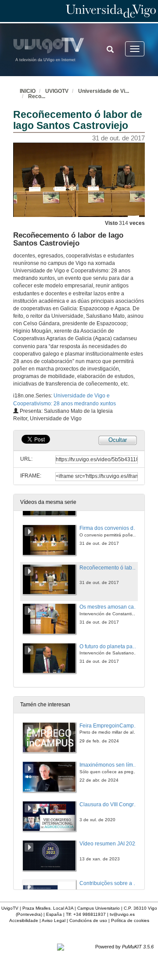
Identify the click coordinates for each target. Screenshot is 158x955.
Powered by (124, 946)
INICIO (28, 91)
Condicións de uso (88, 920)
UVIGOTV (56, 91)
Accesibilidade (23, 920)
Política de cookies (130, 920)
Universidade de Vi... (103, 91)
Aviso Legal (53, 920)
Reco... (36, 96)
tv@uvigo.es (122, 914)
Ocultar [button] (117, 440)
